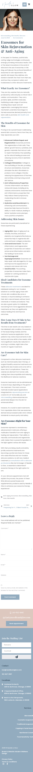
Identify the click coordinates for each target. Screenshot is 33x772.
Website (3, 575)
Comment (5, 528)
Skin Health (15, 36)
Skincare (22, 36)
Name (3, 554)
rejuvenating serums (20, 392)
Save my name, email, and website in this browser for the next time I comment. (14, 589)
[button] (24, 5)
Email (3, 565)
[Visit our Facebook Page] (6, 764)
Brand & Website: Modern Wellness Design (15, 753)
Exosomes (14, 496)
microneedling (6, 397)
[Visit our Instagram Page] (3, 764)
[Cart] (29, 4)
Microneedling (6, 36)
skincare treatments (13, 287)
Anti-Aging (7, 496)
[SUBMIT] (16, 657)
